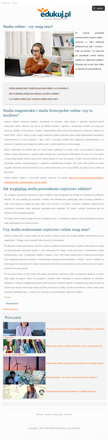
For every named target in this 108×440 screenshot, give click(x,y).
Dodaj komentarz (10, 309)
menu (100, 8)
